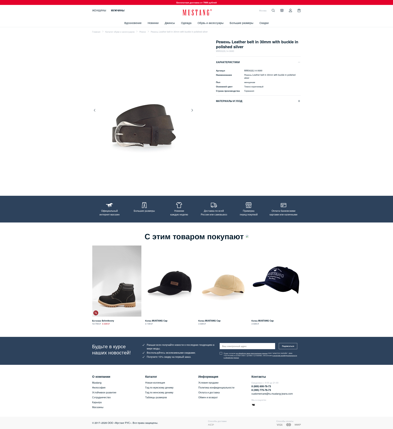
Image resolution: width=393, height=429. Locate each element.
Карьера (97, 402)
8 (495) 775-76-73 (261, 390)
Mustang (96, 382)
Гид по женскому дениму (159, 392)
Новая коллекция (155, 382)
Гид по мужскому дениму (159, 387)
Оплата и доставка (209, 392)
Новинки (153, 23)
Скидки (264, 23)
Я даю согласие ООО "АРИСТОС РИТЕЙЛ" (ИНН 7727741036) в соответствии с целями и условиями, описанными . (260, 355)
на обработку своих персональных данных (252, 353)
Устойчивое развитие (104, 392)
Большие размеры (241, 23)
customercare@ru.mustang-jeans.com (272, 393)
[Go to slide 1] (141, 181)
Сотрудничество (101, 397)
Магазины (97, 407)
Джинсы (170, 23)
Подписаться (288, 346)
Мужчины (118, 10)
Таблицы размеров (156, 397)
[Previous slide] (94, 110)
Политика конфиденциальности (216, 387)
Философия (98, 387)
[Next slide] (192, 110)
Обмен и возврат (208, 397)
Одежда (186, 23)
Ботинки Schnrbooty (103, 320)
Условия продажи (208, 382)
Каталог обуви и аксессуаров (119, 31)
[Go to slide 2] (145, 181)
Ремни (142, 31)
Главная (96, 31)
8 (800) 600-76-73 (261, 386)
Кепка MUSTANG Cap (156, 320)
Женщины (99, 10)
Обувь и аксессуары (211, 23)
